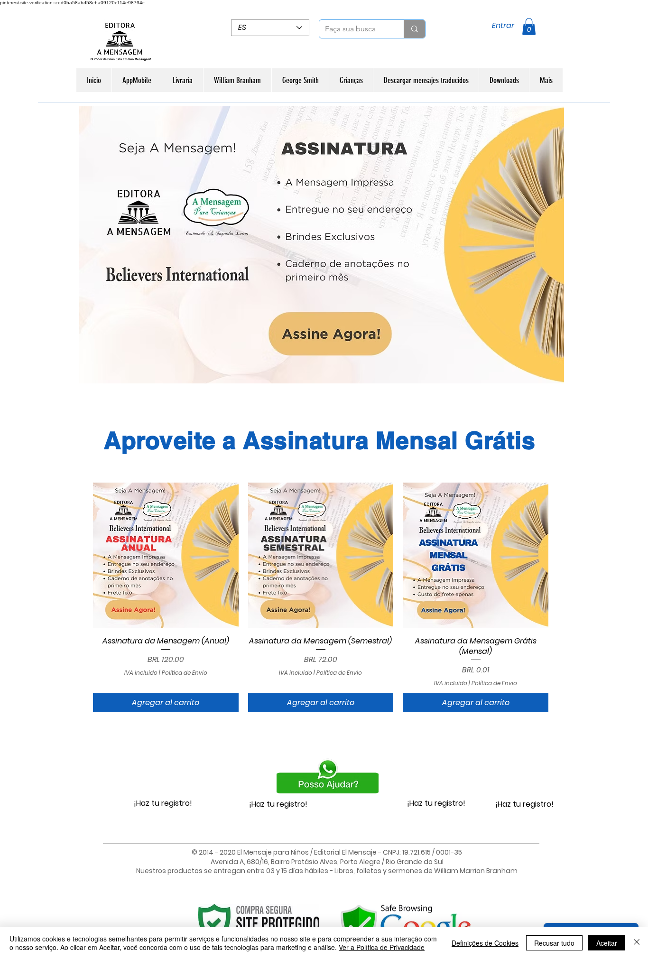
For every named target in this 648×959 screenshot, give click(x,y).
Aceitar (606, 943)
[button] (529, 26)
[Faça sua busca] (414, 29)
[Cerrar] (636, 942)
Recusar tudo (554, 943)
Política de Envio (184, 673)
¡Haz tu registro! (163, 803)
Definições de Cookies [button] (485, 943)
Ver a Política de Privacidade (382, 947)
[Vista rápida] (166, 555)
